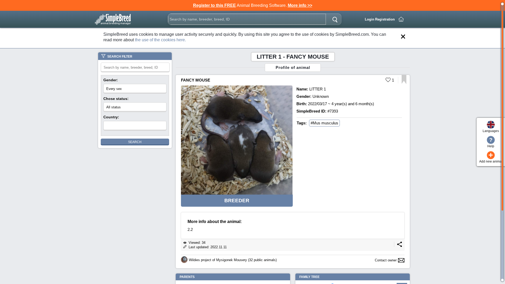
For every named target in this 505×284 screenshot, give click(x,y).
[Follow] (403, 82)
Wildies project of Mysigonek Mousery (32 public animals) (233, 260)
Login (369, 19)
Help (490, 142)
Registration (385, 19)
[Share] (399, 246)
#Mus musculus (324, 123)
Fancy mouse (195, 80)
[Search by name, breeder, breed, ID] (335, 19)
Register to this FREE (214, 5)
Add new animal (490, 157)
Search (135, 142)
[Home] (401, 19)
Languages (491, 131)
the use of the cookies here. (160, 40)
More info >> (300, 5)
